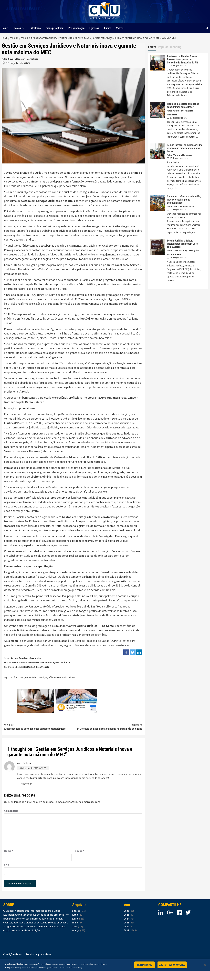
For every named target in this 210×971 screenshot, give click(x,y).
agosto (79, 910)
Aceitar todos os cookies (172, 965)
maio (77, 922)
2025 (129, 914)
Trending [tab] (175, 47)
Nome (8, 850)
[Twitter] (133, 652)
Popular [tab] (163, 47)
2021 (130, 930)
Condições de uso (12, 954)
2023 (129, 922)
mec (22, 677)
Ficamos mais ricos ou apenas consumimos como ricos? (183, 105)
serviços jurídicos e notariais (53, 677)
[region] (105, 965)
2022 (129, 926)
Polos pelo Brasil (54, 28)
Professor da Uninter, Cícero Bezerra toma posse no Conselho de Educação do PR (182, 59)
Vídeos (119, 28)
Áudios (107, 28)
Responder (26, 783)
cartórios (14, 677)
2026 (129, 910)
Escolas (17, 28)
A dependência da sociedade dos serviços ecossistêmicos (34, 726)
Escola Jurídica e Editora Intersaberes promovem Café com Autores (182, 243)
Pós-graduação (76, 28)
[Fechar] (204, 965)
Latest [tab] (152, 47)
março (78, 930)
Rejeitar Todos (144, 965)
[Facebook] (126, 652)
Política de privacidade (38, 954)
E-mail (79, 850)
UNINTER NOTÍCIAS (104, 21)
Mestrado (36, 28)
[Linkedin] (139, 652)
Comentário (11, 810)
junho (78, 918)
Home (5, 28)
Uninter (71, 677)
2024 (129, 918)
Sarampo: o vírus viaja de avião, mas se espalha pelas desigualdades (184, 199)
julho (77, 914)
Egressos (94, 28)
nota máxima (31, 677)
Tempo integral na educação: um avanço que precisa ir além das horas (184, 148)
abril (77, 926)
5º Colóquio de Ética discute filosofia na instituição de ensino (109, 726)
